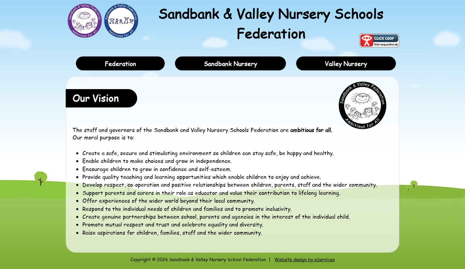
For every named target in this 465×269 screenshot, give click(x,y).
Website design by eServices (304, 259)
